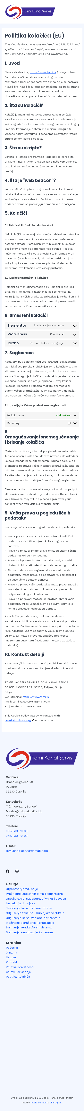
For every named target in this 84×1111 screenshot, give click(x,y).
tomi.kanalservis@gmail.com (27, 851)
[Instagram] (17, 871)
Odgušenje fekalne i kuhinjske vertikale (35, 913)
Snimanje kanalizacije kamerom (29, 932)
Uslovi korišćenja (18, 972)
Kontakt (11, 962)
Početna (12, 947)
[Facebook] (7, 871)
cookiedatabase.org (18, 720)
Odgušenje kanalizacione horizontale (33, 918)
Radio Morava (38, 1102)
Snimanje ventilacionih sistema (29, 927)
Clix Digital (56, 1102)
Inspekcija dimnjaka (20, 903)
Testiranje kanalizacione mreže (29, 908)
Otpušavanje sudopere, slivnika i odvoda (36, 898)
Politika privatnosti (20, 967)
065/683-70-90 (17, 831)
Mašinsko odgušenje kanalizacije (30, 923)
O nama (11, 952)
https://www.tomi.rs (43, 72)
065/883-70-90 (17, 836)
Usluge (11, 957)
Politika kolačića (18, 976)
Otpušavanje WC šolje (22, 889)
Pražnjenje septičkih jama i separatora (34, 894)
